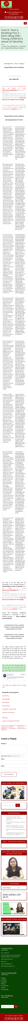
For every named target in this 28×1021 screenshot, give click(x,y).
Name (3, 759)
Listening (3, 980)
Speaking (3, 982)
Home (3, 44)
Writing (3, 984)
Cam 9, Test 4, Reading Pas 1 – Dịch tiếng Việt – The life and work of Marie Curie (13, 728)
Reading (3, 978)
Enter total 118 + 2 (6, 756)
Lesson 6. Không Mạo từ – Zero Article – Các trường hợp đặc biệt (15, 826)
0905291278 (14, 14)
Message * (4, 743)
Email (2, 766)
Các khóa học (4, 985)
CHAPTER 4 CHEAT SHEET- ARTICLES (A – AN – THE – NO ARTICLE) (14, 818)
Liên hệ (3, 987)
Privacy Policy (4, 989)
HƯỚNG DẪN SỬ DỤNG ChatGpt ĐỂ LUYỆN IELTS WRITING (15, 833)
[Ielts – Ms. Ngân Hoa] (14, 4)
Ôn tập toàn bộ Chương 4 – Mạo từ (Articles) (15, 822)
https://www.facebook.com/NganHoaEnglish (10, 967)
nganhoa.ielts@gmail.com (15, 12)
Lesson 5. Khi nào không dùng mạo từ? (15, 830)
